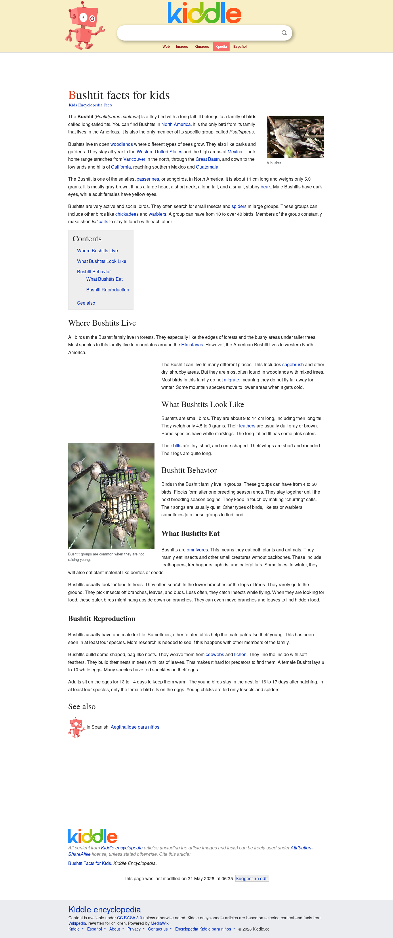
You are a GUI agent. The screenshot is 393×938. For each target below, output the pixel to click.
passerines (148, 178)
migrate (231, 379)
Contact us (158, 929)
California (121, 166)
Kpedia (221, 46)
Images (182, 46)
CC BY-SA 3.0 (129, 917)
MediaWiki (160, 923)
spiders (239, 206)
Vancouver (134, 159)
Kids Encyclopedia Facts (90, 105)
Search (284, 32)
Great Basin (208, 159)
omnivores (197, 549)
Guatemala (207, 166)
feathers (247, 425)
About (114, 929)
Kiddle (74, 929)
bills (177, 445)
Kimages (201, 46)
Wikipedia (77, 923)
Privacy (134, 929)
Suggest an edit (252, 878)
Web (166, 46)
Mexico (235, 151)
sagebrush (293, 364)
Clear (272, 33)
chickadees (127, 214)
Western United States (159, 151)
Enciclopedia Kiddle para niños (203, 929)
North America (176, 124)
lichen (240, 654)
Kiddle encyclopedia (122, 847)
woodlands (121, 144)
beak (266, 186)
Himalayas (192, 344)
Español (240, 46)
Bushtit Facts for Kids (89, 863)
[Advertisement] (196, 69)
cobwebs (215, 654)
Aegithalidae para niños (135, 726)
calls (103, 221)
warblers (157, 214)
